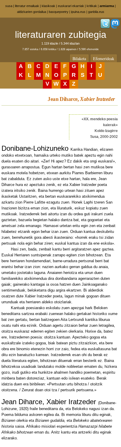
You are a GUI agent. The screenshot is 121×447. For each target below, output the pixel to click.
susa (8, 6)
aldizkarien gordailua (31, 11)
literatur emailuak (27, 6)
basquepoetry (58, 11)
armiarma (107, 6)
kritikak (92, 6)
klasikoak (48, 6)
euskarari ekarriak (71, 6)
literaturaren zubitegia (60, 34)
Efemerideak (103, 58)
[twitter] (105, 27)
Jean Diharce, (81, 99)
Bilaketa (79, 58)
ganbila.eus (96, 11)
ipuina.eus (78, 11)
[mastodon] (115, 27)
